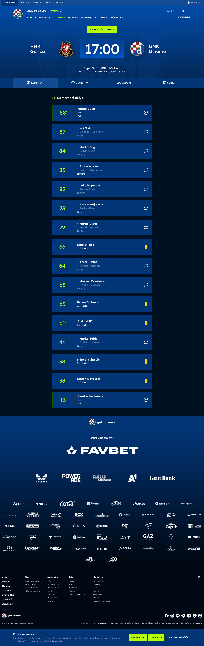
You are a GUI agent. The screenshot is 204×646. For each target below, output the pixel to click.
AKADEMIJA (87, 17)
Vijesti (5, 577)
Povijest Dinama (31, 584)
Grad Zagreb (98, 595)
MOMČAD (73, 17)
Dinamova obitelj (99, 581)
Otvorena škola (53, 588)
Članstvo (6, 586)
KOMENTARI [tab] (37, 83)
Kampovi (50, 595)
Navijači (96, 598)
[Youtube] (178, 616)
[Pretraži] (174, 11)
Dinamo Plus (8, 595)
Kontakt (72, 581)
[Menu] (190, 11)
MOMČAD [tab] (127, 83)
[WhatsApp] (200, 616)
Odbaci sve (156, 637)
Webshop (6, 604)
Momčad (6, 581)
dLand (95, 588)
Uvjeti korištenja (186, 623)
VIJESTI (31, 17)
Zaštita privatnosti (103, 623)
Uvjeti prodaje (197, 623)
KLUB (102, 17)
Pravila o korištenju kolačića (129, 623)
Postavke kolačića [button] (147, 623)
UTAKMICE (59, 17)
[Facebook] (167, 616)
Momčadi (51, 591)
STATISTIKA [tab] (82, 83)
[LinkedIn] (189, 616)
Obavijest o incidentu (77, 595)
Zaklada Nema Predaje (102, 601)
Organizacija (52, 598)
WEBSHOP (24, 3)
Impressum (115, 623)
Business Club (98, 584)
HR (183, 11)
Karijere (72, 591)
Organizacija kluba (32, 581)
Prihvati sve (137, 637)
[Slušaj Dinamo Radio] (168, 11)
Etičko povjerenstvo (32, 591)
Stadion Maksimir (31, 588)
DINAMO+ (36, 3)
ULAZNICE (44, 17)
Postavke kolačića (178, 637)
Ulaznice (6, 599)
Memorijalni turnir (54, 584)
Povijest (50, 601)
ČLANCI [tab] (171, 83)
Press (71, 584)
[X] (183, 616)
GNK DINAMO (10, 3)
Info (49, 581)
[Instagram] (172, 616)
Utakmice (6, 590)
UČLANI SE (117, 17)
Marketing (73, 588)
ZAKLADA (59, 3)
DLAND (48, 3)
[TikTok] (195, 616)
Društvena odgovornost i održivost (167, 623)
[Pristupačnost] (178, 11)
